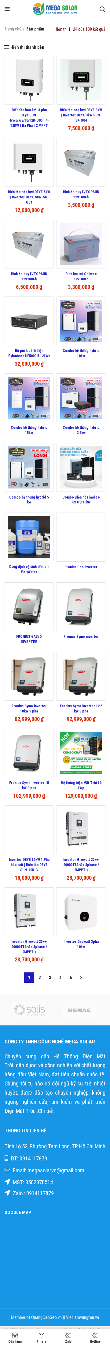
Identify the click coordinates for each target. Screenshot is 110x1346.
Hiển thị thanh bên (27, 47)
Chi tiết (46, 1111)
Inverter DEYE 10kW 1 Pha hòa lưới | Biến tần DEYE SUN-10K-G (29, 865)
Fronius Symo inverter (81, 636)
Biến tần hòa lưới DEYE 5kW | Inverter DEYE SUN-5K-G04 (29, 197)
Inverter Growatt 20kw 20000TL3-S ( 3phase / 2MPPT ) (81, 865)
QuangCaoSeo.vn (46, 1317)
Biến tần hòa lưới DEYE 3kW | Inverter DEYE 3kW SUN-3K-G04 (81, 115)
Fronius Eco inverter (80, 567)
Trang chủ (13, 29)
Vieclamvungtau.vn (82, 1317)
